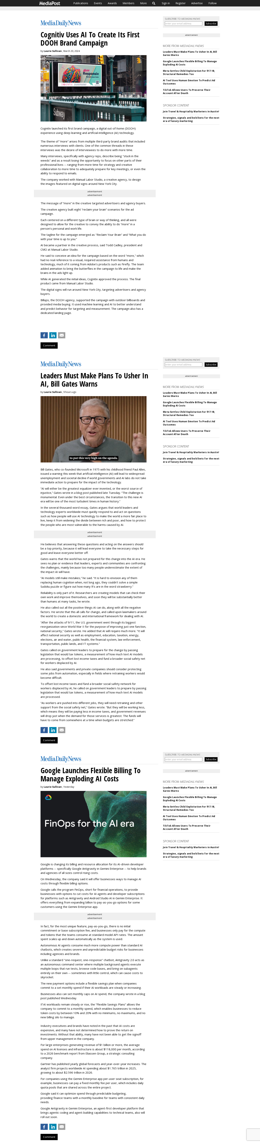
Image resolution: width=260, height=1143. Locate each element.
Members (128, 3)
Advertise (197, 3)
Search (154, 3)
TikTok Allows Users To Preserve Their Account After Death (186, 91)
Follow (212, 3)
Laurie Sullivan (53, 51)
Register (180, 3)
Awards (112, 3)
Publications (80, 3)
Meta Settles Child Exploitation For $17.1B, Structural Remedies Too (189, 72)
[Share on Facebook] (44, 335)
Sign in (166, 3)
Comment (49, 345)
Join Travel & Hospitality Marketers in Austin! (191, 111)
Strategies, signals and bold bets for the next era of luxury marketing (191, 119)
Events (98, 3)
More (143, 3)
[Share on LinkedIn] (53, 335)
